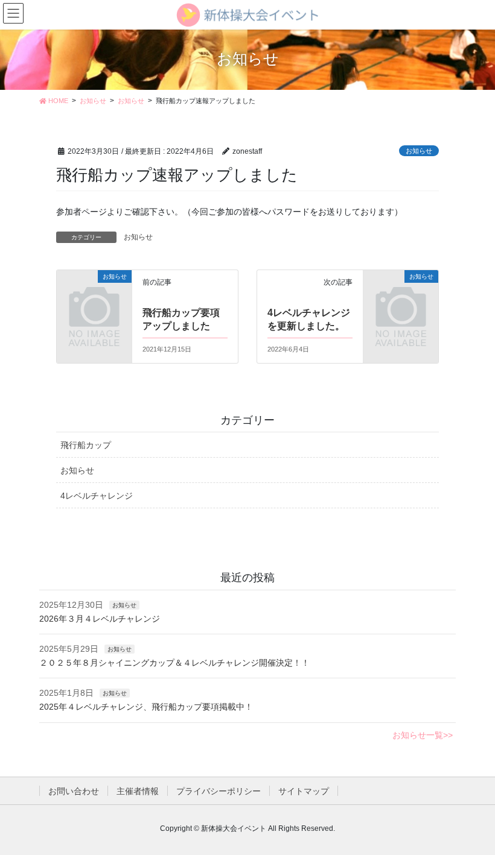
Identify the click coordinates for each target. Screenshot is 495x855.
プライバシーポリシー (218, 791)
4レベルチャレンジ (96, 495)
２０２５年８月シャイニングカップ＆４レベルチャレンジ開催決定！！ (174, 662)
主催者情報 (138, 791)
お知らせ (419, 150)
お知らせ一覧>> (422, 735)
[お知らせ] (94, 292)
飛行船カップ (85, 445)
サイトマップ (303, 791)
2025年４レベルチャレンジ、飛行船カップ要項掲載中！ (146, 706)
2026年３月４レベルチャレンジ (99, 618)
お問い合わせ (73, 791)
